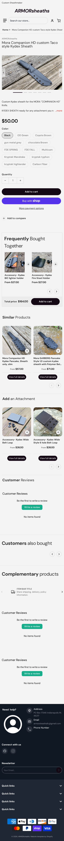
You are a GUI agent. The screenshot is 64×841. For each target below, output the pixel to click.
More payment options (31, 208)
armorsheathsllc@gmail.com (47, 723)
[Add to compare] (27, 351)
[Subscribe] (59, 770)
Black (7, 135)
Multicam (47, 149)
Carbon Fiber (40, 164)
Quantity (7, 174)
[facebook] (5, 751)
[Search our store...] (44, 20)
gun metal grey (12, 142)
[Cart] (59, 20)
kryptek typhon (41, 157)
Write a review (32, 507)
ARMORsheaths (24, 836)
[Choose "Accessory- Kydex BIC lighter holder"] (22, 254)
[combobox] (28, 20)
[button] (5, 21)
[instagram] (13, 751)
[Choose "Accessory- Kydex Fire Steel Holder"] (49, 254)
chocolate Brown (38, 142)
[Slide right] (60, 72)
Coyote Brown (43, 135)
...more (58, 110)
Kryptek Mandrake (14, 157)
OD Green (22, 135)
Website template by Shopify (41, 836)
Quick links (8, 785)
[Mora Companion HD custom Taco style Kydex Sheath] (17, 92)
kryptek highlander (15, 164)
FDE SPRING (11, 149)
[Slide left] (3, 72)
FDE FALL (30, 149)
